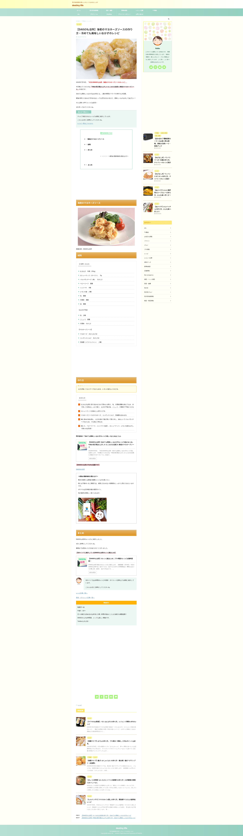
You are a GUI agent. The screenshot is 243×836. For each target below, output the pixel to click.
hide (110, 133)
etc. (79, 14)
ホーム (79, 10)
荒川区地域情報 (94, 10)
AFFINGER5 (139, 833)
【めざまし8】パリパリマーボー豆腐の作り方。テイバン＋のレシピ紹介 (162, 160)
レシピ (80, 705)
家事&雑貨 (124, 10)
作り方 (89, 150)
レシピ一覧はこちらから (85, 123)
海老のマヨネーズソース (95, 139)
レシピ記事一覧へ (81, 593)
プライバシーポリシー (124, 14)
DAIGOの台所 (80, 469)
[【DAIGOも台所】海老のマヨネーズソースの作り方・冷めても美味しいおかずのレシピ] (111, 697)
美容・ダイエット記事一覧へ (85, 597)
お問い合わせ (139, 14)
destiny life (79, 5)
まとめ (89, 165)
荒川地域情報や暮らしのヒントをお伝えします (121, 831)
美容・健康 (109, 10)
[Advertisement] (106, 184)
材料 (88, 144)
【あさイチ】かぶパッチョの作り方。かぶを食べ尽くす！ (162, 209)
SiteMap (109, 14)
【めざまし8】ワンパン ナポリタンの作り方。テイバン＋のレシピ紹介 (162, 176)
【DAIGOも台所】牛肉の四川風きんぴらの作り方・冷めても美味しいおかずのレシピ (108, 818)
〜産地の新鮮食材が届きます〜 (115, 156)
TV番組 (155, 10)
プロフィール (94, 14)
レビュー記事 (139, 10)
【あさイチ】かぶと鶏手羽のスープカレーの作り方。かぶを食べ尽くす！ (162, 192)
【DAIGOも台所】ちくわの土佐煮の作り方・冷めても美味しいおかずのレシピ (106, 815)
